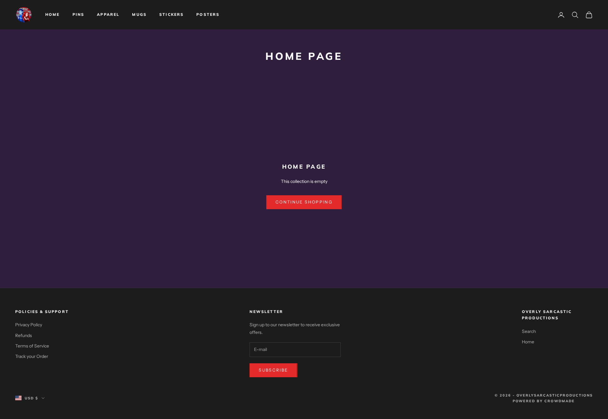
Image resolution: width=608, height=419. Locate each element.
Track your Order (31, 356)
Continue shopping (304, 201)
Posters (207, 14)
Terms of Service (32, 346)
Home (52, 14)
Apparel (108, 14)
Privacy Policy (28, 325)
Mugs (139, 14)
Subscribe (273, 369)
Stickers (171, 14)
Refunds (23, 335)
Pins (79, 14)
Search (529, 331)
